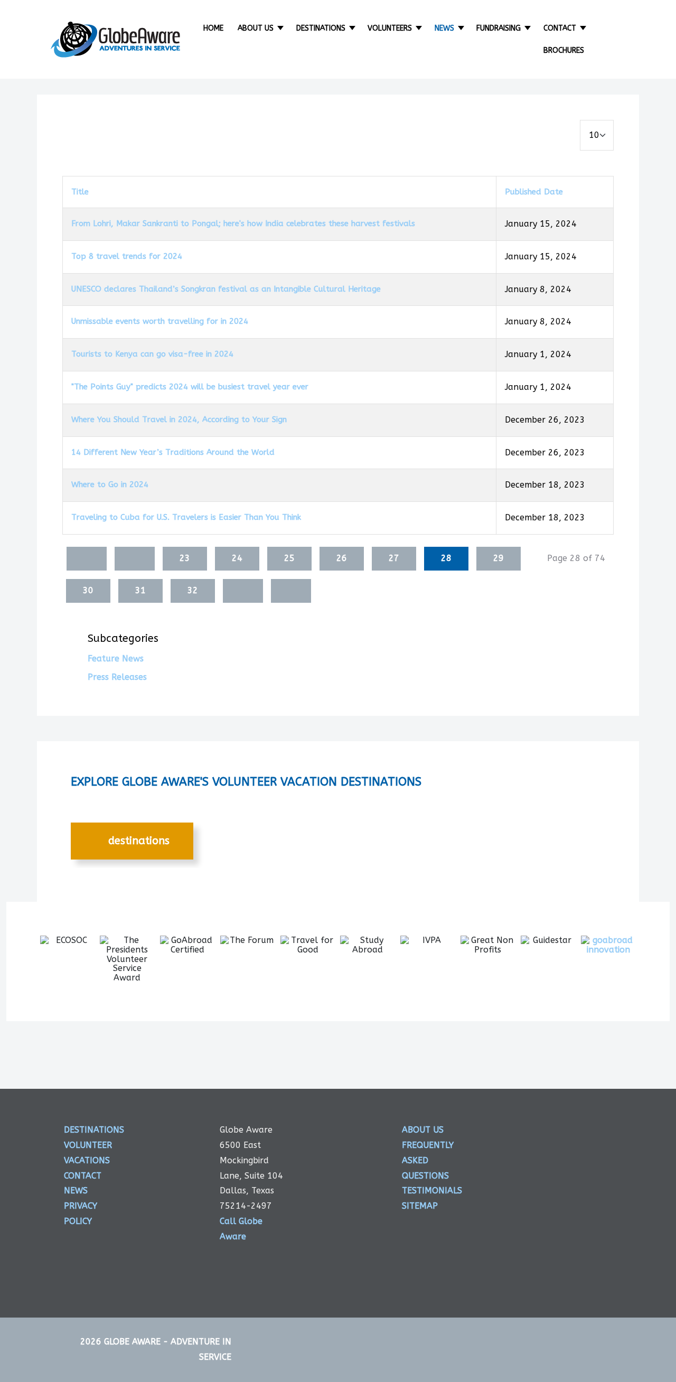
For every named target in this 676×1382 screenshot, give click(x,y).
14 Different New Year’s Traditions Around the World (173, 452)
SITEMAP (420, 1206)
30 (88, 590)
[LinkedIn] (575, 1257)
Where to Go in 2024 (109, 484)
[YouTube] (575, 1295)
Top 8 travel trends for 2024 (126, 256)
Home (213, 28)
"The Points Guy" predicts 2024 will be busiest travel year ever (189, 386)
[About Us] (281, 28)
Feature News (116, 658)
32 (192, 590)
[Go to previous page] (135, 559)
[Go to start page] (87, 559)
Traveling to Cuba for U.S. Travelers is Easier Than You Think (186, 517)
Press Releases (117, 677)
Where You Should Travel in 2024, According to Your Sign (179, 419)
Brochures (563, 50)
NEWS (76, 1190)
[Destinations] (353, 28)
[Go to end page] (291, 591)
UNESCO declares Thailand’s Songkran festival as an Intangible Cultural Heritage (226, 289)
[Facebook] (575, 1139)
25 (289, 558)
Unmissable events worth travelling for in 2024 (159, 321)
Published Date (534, 192)
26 (341, 558)
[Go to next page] (243, 591)
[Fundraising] (528, 28)
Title (80, 192)
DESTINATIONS (137, 841)
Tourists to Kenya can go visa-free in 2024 (152, 354)
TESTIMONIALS (432, 1190)
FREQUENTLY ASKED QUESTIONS (428, 1160)
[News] (462, 28)
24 (237, 558)
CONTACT (82, 1176)
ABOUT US (423, 1130)
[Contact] (584, 28)
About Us (256, 28)
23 (185, 558)
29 (498, 558)
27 (394, 558)
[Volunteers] (419, 28)
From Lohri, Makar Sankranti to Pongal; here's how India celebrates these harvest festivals (243, 223)
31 (140, 590)
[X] (575, 1179)
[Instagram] (575, 1218)
